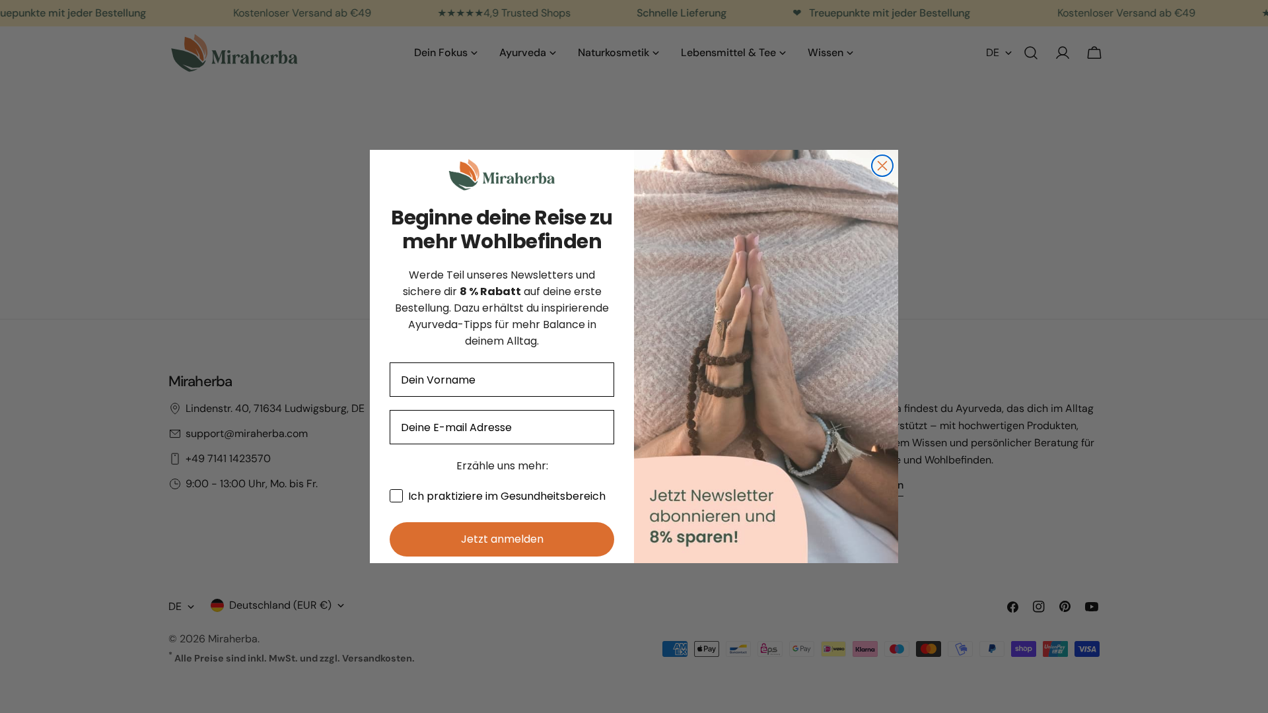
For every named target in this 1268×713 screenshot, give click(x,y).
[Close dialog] (882, 165)
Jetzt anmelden (502, 539)
